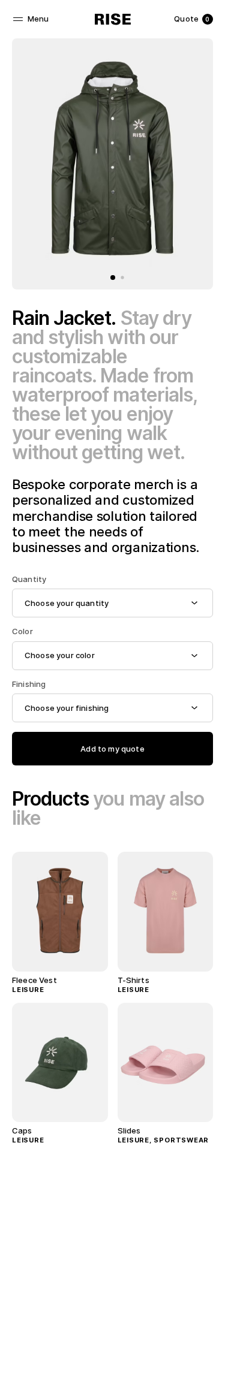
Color (22, 631)
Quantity (29, 579)
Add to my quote (112, 748)
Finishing (29, 684)
